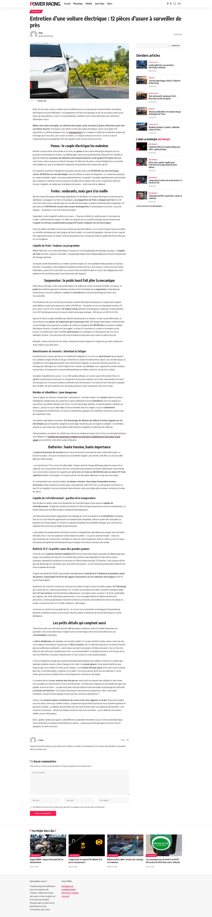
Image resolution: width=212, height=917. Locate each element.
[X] (170, 3)
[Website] (127, 740)
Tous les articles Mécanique (150, 206)
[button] (174, 4)
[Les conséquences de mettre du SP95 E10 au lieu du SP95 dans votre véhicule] (164, 845)
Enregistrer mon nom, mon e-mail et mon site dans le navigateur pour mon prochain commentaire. (69, 807)
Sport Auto (153, 62)
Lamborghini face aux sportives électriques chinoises (161, 66)
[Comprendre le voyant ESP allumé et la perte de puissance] (87, 845)
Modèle (152, 78)
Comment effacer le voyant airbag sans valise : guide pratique (164, 148)
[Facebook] (168, 3)
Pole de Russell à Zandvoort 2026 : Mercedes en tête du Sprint (162, 97)
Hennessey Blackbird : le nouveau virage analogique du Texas (165, 112)
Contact (65, 896)
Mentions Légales (70, 893)
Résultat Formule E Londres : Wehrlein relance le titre (164, 128)
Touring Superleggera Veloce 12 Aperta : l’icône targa (165, 81)
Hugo (41, 33)
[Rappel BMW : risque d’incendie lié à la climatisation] (48, 845)
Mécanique (36, 11)
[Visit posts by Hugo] (33, 34)
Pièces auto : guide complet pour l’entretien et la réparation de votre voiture (163, 164)
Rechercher (176, 45)
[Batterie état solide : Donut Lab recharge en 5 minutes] (125, 845)
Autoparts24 (75, 132)
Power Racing (45, 4)
